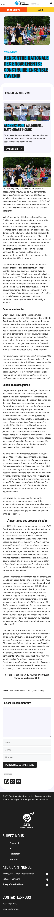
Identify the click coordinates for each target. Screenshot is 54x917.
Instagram (15, 854)
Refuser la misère (11, 879)
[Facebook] (6, 781)
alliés (27, 249)
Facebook (14, 843)
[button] (3, 4)
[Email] (18, 781)
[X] (12, 781)
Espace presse (10, 903)
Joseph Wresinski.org (13, 884)
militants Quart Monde (13, 249)
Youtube (14, 859)
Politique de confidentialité (35, 799)
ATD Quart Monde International (18, 873)
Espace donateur (11, 909)
